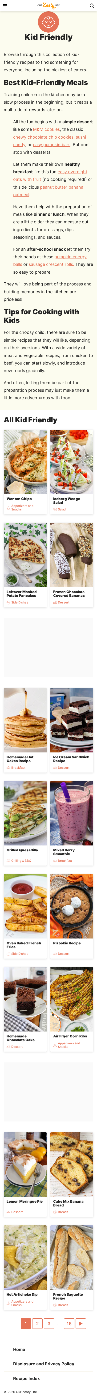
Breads (63, 1212)
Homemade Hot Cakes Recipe (20, 759)
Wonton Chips (19, 499)
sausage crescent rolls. (51, 264)
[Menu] (5, 5)
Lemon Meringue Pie (25, 1201)
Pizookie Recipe (67, 943)
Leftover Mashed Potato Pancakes (22, 594)
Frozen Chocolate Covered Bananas (69, 594)
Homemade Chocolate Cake (21, 1038)
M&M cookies (46, 129)
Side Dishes (19, 602)
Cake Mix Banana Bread (68, 1203)
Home (19, 1349)
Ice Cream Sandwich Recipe (71, 759)
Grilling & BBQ (21, 860)
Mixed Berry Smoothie (64, 852)
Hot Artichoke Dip (22, 1294)
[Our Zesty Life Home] (48, 5)
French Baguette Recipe (68, 1296)
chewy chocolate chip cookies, (44, 137)
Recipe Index (26, 1378)
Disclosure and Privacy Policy (43, 1363)
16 (70, 1325)
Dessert (63, 602)
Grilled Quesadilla (22, 850)
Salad (62, 509)
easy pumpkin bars (51, 144)
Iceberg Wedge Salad (66, 501)
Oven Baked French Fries (24, 945)
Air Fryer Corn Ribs (70, 1036)
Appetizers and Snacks (22, 507)
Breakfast (18, 767)
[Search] (92, 5)
